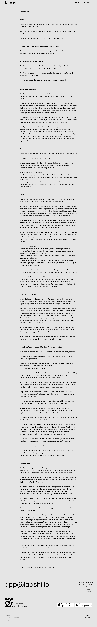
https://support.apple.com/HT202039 (32, 368)
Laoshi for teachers (86, 584)
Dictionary (88, 589)
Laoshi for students (86, 582)
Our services (86, 2)
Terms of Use (89, 615)
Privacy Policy (88, 617)
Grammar (89, 591)
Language (76, 2)
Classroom (88, 587)
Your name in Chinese (85, 594)
